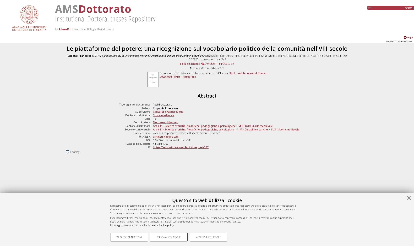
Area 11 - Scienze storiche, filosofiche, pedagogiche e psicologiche (194, 126)
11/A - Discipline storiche (252, 129)
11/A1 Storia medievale (285, 129)
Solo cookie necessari (129, 237)
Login (410, 37)
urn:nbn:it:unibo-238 (166, 136)
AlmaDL (409, 7)
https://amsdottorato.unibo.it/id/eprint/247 (180, 147)
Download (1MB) (169, 76)
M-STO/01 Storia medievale (256, 126)
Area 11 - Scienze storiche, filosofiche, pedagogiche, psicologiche (193, 129)
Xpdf (232, 73)
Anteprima (189, 76)
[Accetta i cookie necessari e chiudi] (409, 197)
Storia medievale (163, 115)
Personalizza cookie (169, 237)
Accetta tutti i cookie (208, 237)
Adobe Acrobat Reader (252, 73)
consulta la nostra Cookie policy (155, 225)
